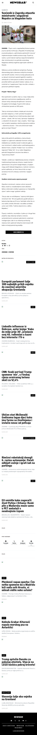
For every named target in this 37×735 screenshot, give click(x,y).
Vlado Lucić (5, 301)
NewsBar (4, 244)
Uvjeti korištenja (9, 726)
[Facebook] (11, 720)
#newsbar (4, 252)
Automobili (32, 438)
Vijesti (5, 10)
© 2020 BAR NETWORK (18, 731)
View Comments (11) (18, 232)
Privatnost (18, 728)
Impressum (20, 726)
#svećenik (11, 252)
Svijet (33, 262)
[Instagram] (19, 720)
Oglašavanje (29, 726)
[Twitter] (15, 720)
